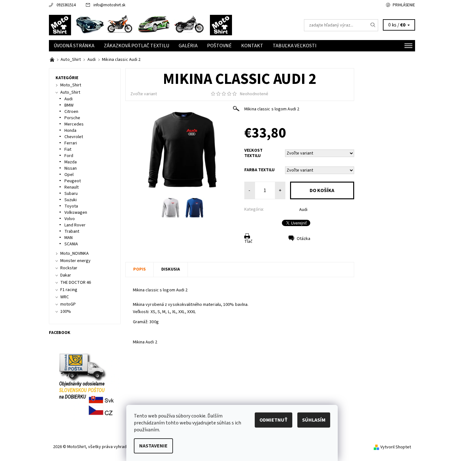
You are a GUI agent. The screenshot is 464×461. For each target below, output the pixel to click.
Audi (303, 210)
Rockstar (68, 268)
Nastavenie (153, 445)
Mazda (70, 162)
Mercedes (74, 124)
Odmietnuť (273, 420)
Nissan (70, 168)
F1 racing (68, 290)
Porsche (72, 118)
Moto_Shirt (70, 85)
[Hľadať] (373, 25)
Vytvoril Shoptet (395, 447)
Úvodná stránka (74, 45)
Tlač (248, 241)
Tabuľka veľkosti (295, 45)
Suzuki (70, 200)
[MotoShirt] (140, 24)
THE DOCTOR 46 (75, 282)
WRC (64, 297)
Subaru (71, 193)
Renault (71, 187)
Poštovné (219, 45)
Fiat (67, 149)
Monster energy (75, 261)
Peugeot (72, 181)
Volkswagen (75, 212)
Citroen (71, 111)
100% (65, 311)
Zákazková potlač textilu (136, 45)
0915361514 (66, 5)
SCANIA (71, 244)
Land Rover (75, 225)
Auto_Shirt (70, 92)
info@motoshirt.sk (109, 5)
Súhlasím (313, 420)
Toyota (71, 206)
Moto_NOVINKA (74, 253)
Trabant (71, 231)
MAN (68, 238)
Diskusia (170, 269)
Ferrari (70, 143)
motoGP (68, 304)
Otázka (303, 239)
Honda (70, 130)
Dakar (65, 275)
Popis (139, 269)
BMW (69, 105)
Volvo (69, 219)
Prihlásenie (404, 5)
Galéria (188, 45)
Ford (68, 156)
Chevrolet (73, 137)
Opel (69, 175)
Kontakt (252, 45)
